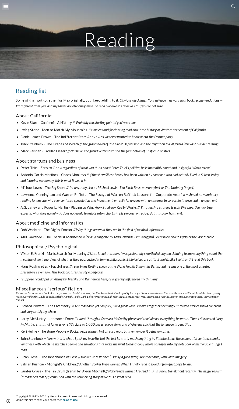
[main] (119, 39)
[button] (5, 6)
